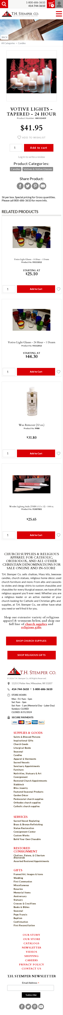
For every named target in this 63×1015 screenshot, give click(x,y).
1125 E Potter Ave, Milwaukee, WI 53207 (32, 683)
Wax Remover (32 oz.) (31, 425)
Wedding (18, 878)
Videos (31, 952)
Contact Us (31, 968)
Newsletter (31, 947)
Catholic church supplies (27, 806)
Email (42, 186)
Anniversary (20, 896)
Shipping (31, 956)
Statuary (18, 900)
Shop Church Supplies (31, 640)
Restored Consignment (25, 849)
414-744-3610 (20, 689)
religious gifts (31, 627)
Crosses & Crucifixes (25, 903)
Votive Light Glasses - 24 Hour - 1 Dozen (31, 342)
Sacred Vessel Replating (27, 821)
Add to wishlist (34, 137)
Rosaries (18, 889)
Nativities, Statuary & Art (27, 773)
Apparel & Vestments (25, 759)
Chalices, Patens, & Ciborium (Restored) (29, 856)
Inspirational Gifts (23, 740)
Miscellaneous (21, 885)
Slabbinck (19, 784)
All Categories (8, 43)
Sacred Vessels (22, 762)
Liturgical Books (22, 748)
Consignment (21, 777)
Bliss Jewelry (21, 788)
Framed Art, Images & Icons (28, 874)
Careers (31, 960)
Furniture (19, 770)
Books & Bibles (22, 907)
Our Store (31, 939)
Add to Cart (36, 289)
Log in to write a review (31, 157)
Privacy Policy (31, 964)
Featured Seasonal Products (29, 792)
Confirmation (21, 922)
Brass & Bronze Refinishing (28, 824)
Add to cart (38, 147)
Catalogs (31, 943)
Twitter (27, 186)
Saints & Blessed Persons (27, 737)
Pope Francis (20, 914)
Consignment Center (25, 832)
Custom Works (22, 835)
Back (5, 37)
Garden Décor (21, 795)
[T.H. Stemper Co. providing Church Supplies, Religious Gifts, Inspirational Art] (31, 674)
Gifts (18, 870)
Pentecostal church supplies (29, 799)
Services (21, 817)
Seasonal (18, 751)
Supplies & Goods (28, 733)
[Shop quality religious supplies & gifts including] (32, 809)
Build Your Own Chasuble (27, 839)
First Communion (23, 881)
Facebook (20, 186)
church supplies (36, 624)
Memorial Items (22, 892)
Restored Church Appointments (30, 781)
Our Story (31, 935)
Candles (22, 43)
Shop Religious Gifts (31, 655)
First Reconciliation (24, 925)
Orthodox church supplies (27, 802)
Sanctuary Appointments (27, 766)
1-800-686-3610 (35, 2)
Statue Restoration (24, 828)
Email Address (30, 983)
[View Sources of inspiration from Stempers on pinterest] (35, 1007)
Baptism (18, 918)
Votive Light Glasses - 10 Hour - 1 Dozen (31, 259)
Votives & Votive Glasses (38, 169)
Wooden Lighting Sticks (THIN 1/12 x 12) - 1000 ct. (31, 506)
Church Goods (21, 744)
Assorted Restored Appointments (31, 861)
